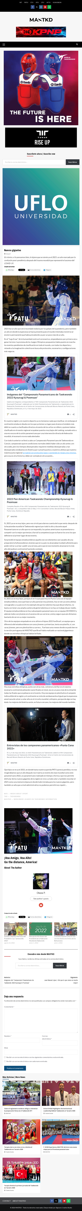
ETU (32, 2)
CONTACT (7, 1201)
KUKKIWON (57, 2)
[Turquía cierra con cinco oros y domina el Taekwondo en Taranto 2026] (21, 1131)
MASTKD (8, 1113)
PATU (26, 2)
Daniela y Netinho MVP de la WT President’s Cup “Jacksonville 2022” (15, 939)
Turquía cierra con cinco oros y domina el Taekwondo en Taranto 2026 (18, 1148)
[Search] (77, 44)
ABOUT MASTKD (19, 1201)
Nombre (7, 1036)
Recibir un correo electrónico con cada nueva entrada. (26, 1061)
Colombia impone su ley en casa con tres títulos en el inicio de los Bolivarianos (65, 939)
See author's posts (41, 898)
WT (21, 2)
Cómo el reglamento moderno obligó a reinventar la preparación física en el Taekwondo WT (21, 1109)
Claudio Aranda (49, 1113)
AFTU (48, 2)
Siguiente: (61, 980)
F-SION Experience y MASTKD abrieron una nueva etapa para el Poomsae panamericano (60, 1148)
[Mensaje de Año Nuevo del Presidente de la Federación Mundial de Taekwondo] (40, 928)
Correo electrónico (47, 1037)
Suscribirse (60, 965)
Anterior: (19, 980)
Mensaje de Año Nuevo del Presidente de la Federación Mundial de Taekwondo (38, 939)
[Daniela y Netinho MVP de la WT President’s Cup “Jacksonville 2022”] (15, 928)
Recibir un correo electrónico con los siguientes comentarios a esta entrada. (35, 1057)
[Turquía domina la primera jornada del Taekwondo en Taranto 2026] (21, 1170)
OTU (42, 2)
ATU (37, 2)
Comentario (9, 1007)
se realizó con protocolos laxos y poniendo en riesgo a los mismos (49, 453)
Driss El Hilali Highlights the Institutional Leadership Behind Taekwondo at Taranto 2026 (59, 1109)
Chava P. (8, 254)
